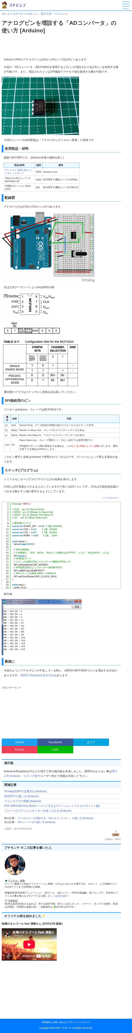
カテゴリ (18, 13)
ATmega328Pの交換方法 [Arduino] (25, 791)
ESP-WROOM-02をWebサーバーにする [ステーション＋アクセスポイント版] (52, 805)
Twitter (19, 742)
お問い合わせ (59, 1022)
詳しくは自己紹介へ (59, 895)
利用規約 (46, 1022)
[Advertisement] (31, 45)
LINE (55, 749)
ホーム (6, 13)
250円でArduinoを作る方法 (37, 675)
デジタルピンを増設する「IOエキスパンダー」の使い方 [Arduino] (55, 818)
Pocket (19, 749)
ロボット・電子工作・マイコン (46, 13)
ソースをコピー (110, 497)
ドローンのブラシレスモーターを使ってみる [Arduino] (37, 810)
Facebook (55, 742)
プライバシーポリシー (79, 1022)
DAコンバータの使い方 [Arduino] (36, 822)
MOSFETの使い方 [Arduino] (21, 796)
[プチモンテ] (16, 8)
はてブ (91, 742)
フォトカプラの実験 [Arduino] (22, 801)
